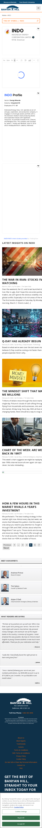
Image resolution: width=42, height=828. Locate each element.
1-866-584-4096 (27, 713)
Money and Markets (10, 2)
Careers (21, 747)
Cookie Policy (21, 759)
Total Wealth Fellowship (27, 2)
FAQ (21, 768)
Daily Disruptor (27, 345)
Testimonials (21, 744)
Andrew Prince (17, 573)
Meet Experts (21, 741)
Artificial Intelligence (29, 457)
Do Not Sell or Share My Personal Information (21, 762)
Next (6, 548)
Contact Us (21, 765)
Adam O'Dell (16, 599)
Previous (7, 545)
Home (4, 15)
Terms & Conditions (21, 750)
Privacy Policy (21, 756)
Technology (36, 345)
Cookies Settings (21, 811)
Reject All (21, 818)
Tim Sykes (15, 586)
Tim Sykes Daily (26, 286)
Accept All (20, 824)
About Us (21, 738)
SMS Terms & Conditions (21, 753)
